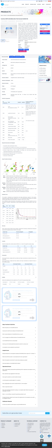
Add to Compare (23, 51)
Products (27, 4)
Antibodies (3, 424)
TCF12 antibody (43, 71)
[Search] (50, 7)
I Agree (44, 445)
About (43, 4)
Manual (21, 49)
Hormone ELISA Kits (11, 20)
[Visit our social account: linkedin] (41, 1)
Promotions (29, 427)
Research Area (33, 4)
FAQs (28, 430)
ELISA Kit (5, 20)
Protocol (29, 428)
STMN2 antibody (43, 70)
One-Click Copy (45, 31)
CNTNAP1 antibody (43, 75)
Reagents (3, 427)
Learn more (7, 446)
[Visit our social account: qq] (39, 1)
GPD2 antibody (42, 73)
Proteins (3, 426)
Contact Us (45, 33)
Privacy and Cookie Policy (32, 431)
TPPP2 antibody (43, 68)
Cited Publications (31, 423)
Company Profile (17, 423)
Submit (47, 413)
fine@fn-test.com (46, 432)
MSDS (27, 49)
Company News (17, 424)
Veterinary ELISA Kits (19, 20)
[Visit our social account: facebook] (38, 1)
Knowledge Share (31, 424)
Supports (39, 4)
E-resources (48, 4)
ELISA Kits (3, 423)
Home (23, 4)
